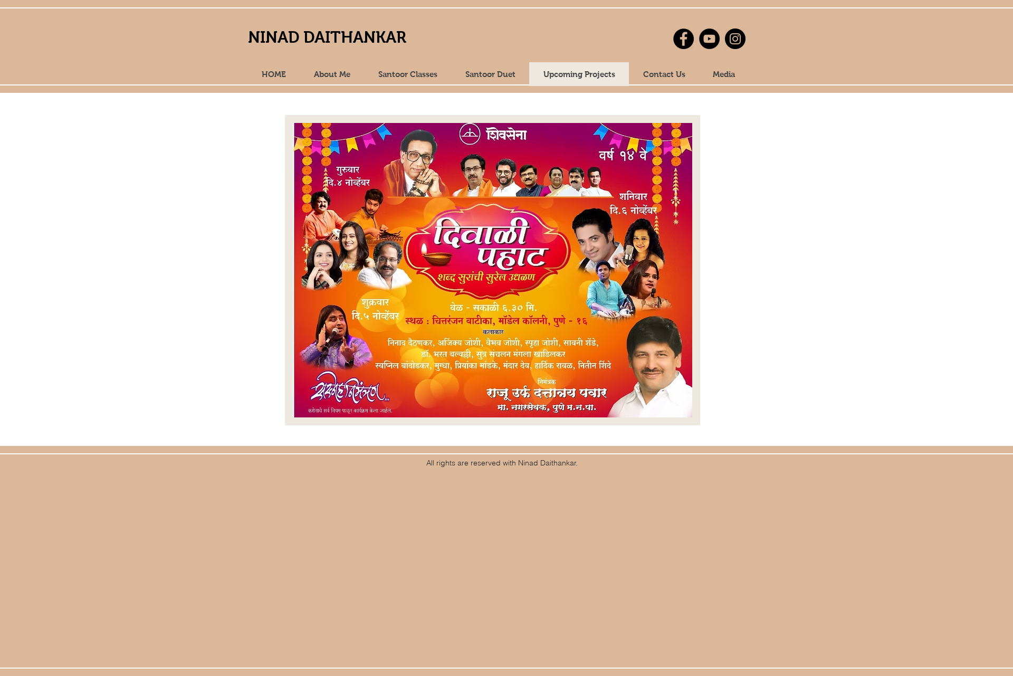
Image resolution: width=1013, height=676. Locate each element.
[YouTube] (709, 38)
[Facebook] (683, 38)
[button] (723, 74)
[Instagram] (735, 38)
